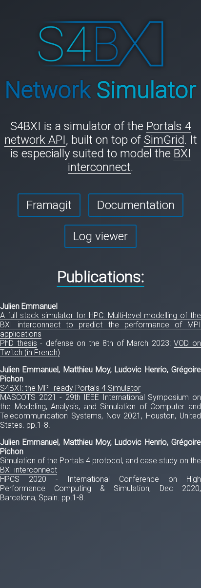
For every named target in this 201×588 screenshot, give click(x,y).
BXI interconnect (129, 160)
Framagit (49, 205)
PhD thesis (18, 343)
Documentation (136, 205)
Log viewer (100, 236)
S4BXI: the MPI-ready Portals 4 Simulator (70, 388)
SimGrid (164, 140)
